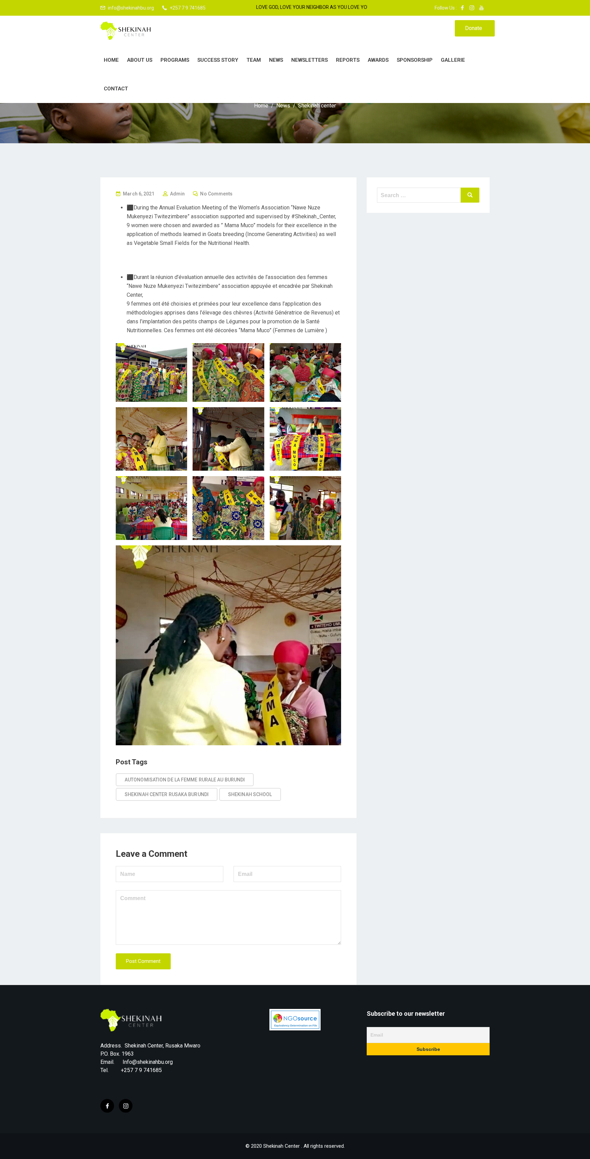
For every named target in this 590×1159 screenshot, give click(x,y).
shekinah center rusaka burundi (167, 794)
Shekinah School (250, 794)
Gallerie (453, 60)
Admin (177, 193)
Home (111, 60)
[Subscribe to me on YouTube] (481, 8)
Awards (378, 60)
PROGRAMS (174, 60)
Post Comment (143, 961)
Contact (116, 89)
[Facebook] (107, 1106)
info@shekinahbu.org (131, 8)
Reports (348, 60)
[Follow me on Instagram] (471, 8)
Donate (473, 28)
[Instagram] (125, 1106)
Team (254, 60)
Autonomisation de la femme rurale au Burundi (185, 779)
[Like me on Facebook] (462, 8)
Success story (217, 60)
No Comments (216, 193)
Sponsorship (415, 60)
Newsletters (309, 60)
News (276, 60)
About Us (139, 60)
